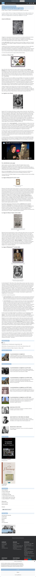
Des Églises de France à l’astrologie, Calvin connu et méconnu (29, 553)
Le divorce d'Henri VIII (6, 491)
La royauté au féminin (6, 459)
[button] (34, 561)
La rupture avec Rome (6, 492)
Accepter (18, 569)
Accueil (3, 10)
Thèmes (3, 521)
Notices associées (5, 504)
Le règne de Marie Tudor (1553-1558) (8, 497)
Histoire (9, 10)
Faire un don (22, 1)
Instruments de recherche (6, 515)
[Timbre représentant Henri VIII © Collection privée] (18, 61)
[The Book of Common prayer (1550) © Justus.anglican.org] (18, 182)
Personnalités (4, 518)
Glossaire (3, 506)
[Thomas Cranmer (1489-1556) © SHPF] (18, 102)
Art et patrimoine (5, 522)
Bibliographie (4, 501)
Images (3, 559)
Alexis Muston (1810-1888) (28, 543)
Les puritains (4, 484)
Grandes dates (4, 516)
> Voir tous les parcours (17, 549)
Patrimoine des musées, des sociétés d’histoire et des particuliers (18, 547)
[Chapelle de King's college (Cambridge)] (18, 27)
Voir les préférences (18, 574)
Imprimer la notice (7, 509)
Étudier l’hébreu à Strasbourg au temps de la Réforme (29, 549)
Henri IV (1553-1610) (27, 544)
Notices (6, 10)
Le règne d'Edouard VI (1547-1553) (8, 495)
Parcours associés (5, 502)
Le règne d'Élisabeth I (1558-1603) (8, 498)
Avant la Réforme (5, 490)
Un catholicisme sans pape (6, 494)
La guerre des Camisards (28, 551)
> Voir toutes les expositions (29, 555)
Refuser (18, 572)
